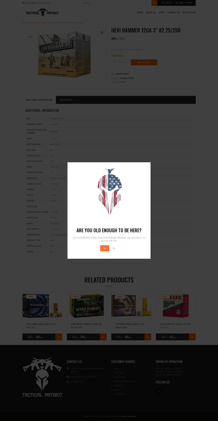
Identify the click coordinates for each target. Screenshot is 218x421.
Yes (104, 248)
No (114, 248)
